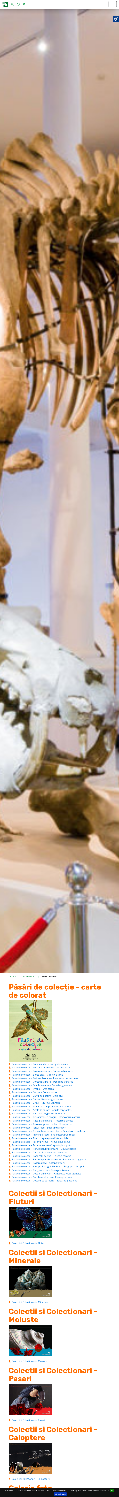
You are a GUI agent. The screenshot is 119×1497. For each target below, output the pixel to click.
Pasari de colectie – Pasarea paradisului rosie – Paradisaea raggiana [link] (48, 1159)
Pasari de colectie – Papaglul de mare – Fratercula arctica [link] (42, 1120)
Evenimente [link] (28, 976)
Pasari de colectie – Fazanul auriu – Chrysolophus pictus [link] (42, 1145)
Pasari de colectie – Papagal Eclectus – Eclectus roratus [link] (41, 1156)
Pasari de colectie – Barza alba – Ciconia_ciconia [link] (37, 1074)
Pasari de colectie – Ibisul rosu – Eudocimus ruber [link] (38, 1127)
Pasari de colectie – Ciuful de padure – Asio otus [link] (37, 1095)
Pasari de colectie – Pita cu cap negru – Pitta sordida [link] (39, 1138)
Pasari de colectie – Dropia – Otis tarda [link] (32, 1088)
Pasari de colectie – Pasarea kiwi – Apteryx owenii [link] (38, 1163)
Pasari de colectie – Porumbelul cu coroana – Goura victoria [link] (43, 1148)
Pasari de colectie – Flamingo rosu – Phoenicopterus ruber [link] (43, 1134)
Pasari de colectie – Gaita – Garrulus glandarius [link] (37, 1099)
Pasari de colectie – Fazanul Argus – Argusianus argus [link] (40, 1141)
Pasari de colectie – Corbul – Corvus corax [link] (34, 1092)
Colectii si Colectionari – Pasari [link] (28, 1420)
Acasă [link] (12, 976)
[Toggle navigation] (113, 4)
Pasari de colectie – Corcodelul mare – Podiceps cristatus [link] (42, 1081)
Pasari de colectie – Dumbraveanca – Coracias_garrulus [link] (41, 1085)
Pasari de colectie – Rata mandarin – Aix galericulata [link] (39, 1064)
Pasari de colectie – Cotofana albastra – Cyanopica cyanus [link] (42, 1177)
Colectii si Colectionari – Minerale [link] (29, 1302)
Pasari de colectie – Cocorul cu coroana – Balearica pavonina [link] (44, 1180)
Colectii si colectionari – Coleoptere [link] (30, 1479)
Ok (112, 1490)
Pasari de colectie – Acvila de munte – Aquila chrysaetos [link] (41, 1110)
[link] (12, 4)
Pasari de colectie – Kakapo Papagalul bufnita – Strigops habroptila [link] (48, 1166)
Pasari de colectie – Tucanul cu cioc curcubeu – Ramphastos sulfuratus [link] (49, 1131)
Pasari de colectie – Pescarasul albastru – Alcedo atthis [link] (41, 1067)
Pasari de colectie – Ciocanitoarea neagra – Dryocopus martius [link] (45, 1117)
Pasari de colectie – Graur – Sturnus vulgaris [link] (35, 1102)
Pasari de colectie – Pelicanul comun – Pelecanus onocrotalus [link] (44, 1078)
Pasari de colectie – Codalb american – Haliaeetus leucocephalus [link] (46, 1173)
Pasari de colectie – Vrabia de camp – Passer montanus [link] (41, 1106)
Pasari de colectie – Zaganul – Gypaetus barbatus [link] (38, 1113)
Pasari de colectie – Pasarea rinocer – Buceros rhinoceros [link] (42, 1071)
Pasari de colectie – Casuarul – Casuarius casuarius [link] (39, 1152)
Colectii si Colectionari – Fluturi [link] (28, 1243)
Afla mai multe (60, 1494)
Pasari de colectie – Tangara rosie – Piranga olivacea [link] (40, 1170)
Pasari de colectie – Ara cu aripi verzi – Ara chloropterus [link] (41, 1124)
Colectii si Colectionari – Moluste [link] (29, 1361)
